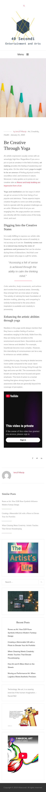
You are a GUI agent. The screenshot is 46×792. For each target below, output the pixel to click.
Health (6, 135)
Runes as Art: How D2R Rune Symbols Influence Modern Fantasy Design (22, 632)
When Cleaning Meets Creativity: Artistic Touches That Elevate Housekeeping (21, 654)
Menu (21, 54)
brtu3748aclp (21, 131)
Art (29, 131)
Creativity (35, 131)
